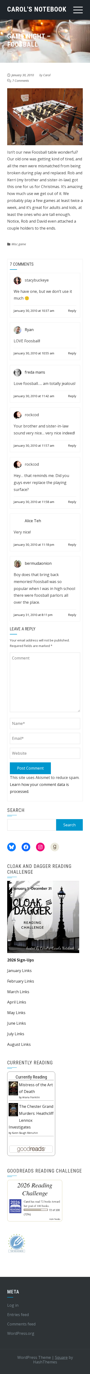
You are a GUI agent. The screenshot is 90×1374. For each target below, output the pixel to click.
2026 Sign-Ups (20, 960)
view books (54, 1219)
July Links (15, 1033)
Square (61, 1357)
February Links (20, 981)
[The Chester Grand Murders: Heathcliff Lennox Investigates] (13, 1109)
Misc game (19, 244)
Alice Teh (33, 520)
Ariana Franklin (31, 1097)
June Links (16, 1023)
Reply (72, 310)
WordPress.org (20, 1333)
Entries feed (18, 1314)
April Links (16, 1002)
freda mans (35, 372)
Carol (46, 75)
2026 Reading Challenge (34, 1189)
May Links (16, 1012)
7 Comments (20, 80)
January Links (19, 970)
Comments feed (21, 1324)
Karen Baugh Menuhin (25, 1133)
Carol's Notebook (36, 9)
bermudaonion (38, 563)
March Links (18, 991)
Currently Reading (31, 1077)
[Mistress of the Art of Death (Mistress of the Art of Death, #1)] (13, 1088)
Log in (12, 1305)
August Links (19, 1044)
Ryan (29, 329)
